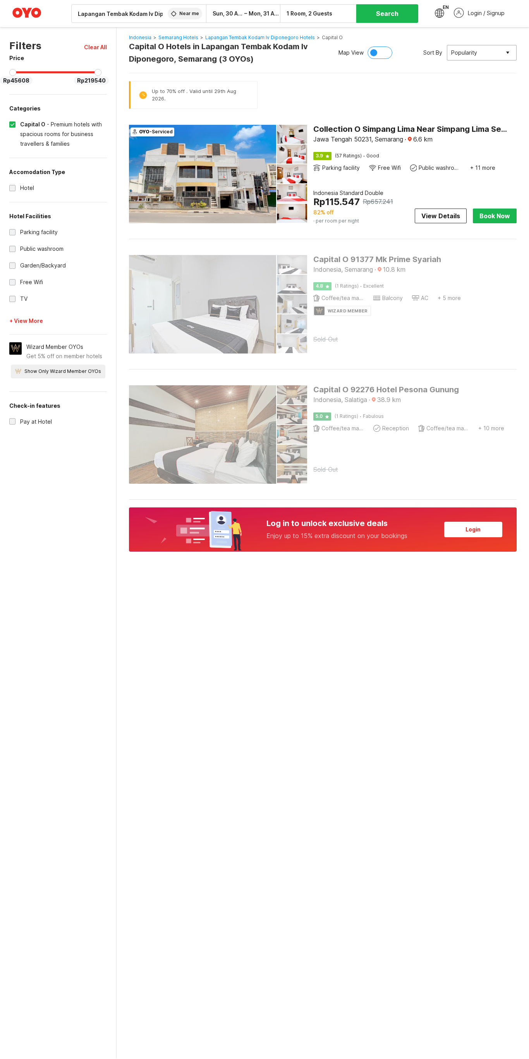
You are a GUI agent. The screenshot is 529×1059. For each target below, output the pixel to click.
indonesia (140, 37)
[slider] (12, 72)
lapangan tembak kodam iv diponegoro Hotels (260, 37)
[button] (95, 47)
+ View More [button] (26, 320)
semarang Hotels (178, 37)
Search (387, 13)
